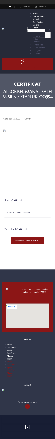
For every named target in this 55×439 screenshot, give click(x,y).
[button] (36, 30)
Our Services (38, 16)
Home (35, 13)
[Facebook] (28, 2)
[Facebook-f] (27, 406)
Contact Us (27, 67)
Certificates (38, 22)
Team (35, 27)
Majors (36, 24)
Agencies (37, 19)
